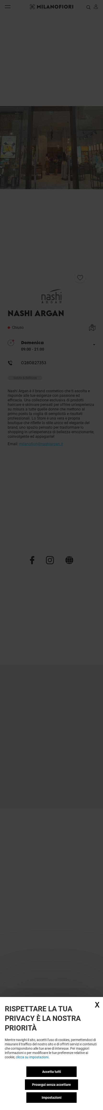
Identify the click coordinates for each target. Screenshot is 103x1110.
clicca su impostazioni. (32, 1057)
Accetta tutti (51, 1072)
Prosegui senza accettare (51, 1085)
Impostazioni (52, 1097)
